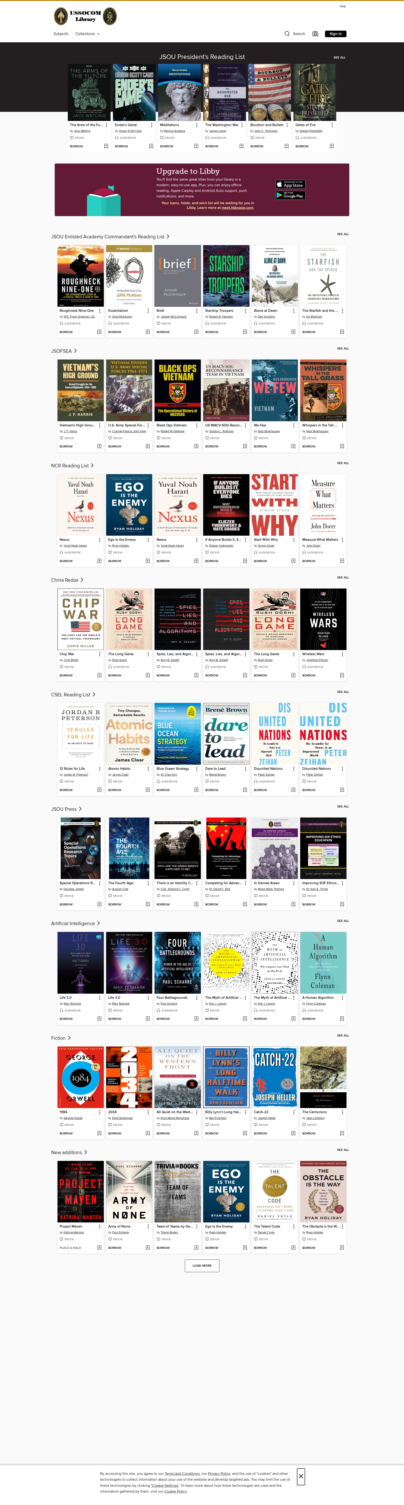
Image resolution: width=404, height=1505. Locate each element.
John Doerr (313, 546)
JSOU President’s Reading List (202, 57)
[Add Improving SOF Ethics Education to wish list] (342, 905)
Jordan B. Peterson (76, 775)
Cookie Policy (175, 1491)
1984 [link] (63, 1112)
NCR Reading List (70, 466)
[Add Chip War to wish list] (99, 676)
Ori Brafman (314, 317)
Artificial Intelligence (73, 924)
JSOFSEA (62, 351)
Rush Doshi (119, 660)
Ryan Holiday (120, 546)
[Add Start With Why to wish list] (293, 561)
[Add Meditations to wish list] (196, 147)
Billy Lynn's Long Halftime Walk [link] (224, 1112)
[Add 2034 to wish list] (148, 1134)
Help (343, 6)
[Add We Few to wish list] (293, 447)
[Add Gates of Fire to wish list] (332, 147)
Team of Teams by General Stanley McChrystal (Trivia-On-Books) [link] (175, 1227)
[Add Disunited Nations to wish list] (293, 790)
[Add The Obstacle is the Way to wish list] (342, 1248)
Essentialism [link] (118, 311)
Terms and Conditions (182, 1473)
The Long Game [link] (120, 654)
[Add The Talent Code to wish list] (293, 1248)
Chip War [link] (67, 654)
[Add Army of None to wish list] (148, 1248)
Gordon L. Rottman (221, 431)
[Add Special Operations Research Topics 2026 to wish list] (99, 905)
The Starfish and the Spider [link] (321, 311)
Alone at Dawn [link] (265, 311)
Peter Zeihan (266, 775)
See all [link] (340, 57)
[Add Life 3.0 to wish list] (99, 1019)
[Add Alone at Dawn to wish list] (293, 332)
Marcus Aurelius (174, 131)
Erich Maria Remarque (175, 1118)
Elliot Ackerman (122, 1118)
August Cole (120, 889)
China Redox (65, 580)
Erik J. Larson (218, 1004)
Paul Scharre (169, 1004)
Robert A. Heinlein (221, 317)
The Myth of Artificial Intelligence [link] (224, 998)
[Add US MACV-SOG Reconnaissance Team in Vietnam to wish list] (245, 447)
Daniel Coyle (266, 1232)
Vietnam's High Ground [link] (78, 425)
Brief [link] (160, 311)
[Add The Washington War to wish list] (241, 147)
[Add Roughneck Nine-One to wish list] (99, 332)
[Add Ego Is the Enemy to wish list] (148, 561)
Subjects (61, 33)
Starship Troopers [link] (219, 311)
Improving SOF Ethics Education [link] (321, 883)
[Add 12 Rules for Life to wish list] (99, 790)
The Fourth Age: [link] (121, 883)
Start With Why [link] (266, 540)
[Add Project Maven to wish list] (99, 1248)
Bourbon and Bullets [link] (266, 125)
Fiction (59, 1038)
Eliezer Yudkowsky (221, 546)
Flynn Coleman (316, 1004)
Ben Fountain (218, 1118)
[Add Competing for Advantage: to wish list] (245, 905)
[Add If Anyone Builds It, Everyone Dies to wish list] (245, 561)
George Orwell (73, 1118)
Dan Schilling (266, 317)
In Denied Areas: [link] (267, 883)
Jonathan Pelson (317, 660)
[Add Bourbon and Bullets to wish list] (286, 147)
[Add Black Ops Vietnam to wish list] (196, 447)
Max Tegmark (72, 1004)
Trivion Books (169, 1232)
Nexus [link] (64, 540)
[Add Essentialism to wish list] (148, 332)
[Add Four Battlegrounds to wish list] (196, 1019)
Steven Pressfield (310, 131)
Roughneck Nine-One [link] (77, 311)
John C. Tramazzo (266, 131)
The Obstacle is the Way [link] (321, 1227)
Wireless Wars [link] (313, 654)
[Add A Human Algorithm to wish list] (342, 1019)
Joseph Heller (267, 1118)
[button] (294, 34)
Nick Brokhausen (269, 431)
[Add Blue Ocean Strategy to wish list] (196, 790)
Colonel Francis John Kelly (129, 431)
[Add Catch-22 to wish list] (293, 1134)
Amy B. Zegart (170, 660)
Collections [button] (86, 33)
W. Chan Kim (169, 775)
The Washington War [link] (221, 125)
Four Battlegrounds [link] (172, 998)
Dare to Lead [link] (215, 769)
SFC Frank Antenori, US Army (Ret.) (81, 317)
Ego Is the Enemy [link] (122, 540)
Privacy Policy (219, 1473)
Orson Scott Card (130, 131)
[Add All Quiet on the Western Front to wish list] (196, 1134)
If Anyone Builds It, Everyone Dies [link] (224, 540)
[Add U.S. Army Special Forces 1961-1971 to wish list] (148, 447)
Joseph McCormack (174, 317)
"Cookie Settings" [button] (165, 1485)
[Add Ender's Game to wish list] (151, 147)
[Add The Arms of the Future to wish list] (106, 147)
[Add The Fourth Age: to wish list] (148, 905)
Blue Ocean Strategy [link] (173, 769)
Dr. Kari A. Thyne (317, 889)
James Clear (120, 775)
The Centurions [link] (314, 1112)
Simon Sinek (266, 546)
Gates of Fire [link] (306, 125)
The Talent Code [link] (267, 1227)
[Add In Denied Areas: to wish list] (293, 905)
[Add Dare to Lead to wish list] (245, 790)
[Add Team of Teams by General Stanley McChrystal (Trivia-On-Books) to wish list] (196, 1248)
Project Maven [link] (71, 1227)
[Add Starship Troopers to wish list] (245, 332)
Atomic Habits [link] (119, 769)
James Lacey (217, 131)
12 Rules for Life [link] (72, 769)
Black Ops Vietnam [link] (172, 425)
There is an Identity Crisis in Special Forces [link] (175, 883)
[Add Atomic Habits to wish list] (148, 790)
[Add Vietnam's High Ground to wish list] (99, 447)
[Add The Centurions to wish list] (342, 1134)
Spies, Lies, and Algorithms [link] (175, 654)
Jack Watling (82, 131)
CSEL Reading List (71, 695)
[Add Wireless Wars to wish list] (342, 676)
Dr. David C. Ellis (219, 889)
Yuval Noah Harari (75, 546)
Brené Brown (217, 775)
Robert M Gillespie (172, 431)
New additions (67, 1153)
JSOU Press (64, 809)
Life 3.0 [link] (66, 998)
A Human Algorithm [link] (318, 998)
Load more (202, 1266)
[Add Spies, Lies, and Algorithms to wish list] (196, 676)
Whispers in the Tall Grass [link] (321, 425)
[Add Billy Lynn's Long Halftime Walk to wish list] (245, 1134)
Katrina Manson (74, 1232)
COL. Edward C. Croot (175, 889)
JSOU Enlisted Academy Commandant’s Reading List (108, 237)
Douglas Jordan (74, 889)
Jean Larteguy (315, 1118)
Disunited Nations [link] (268, 769)
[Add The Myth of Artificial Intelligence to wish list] (245, 1019)
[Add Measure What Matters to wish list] (342, 561)
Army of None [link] (119, 1227)
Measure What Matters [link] (320, 540)
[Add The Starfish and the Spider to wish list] (342, 332)
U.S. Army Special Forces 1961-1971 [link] (127, 425)
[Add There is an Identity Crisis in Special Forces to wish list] (196, 905)
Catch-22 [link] (261, 1112)
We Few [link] (260, 425)
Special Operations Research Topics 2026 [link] (78, 883)
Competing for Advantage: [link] (224, 883)
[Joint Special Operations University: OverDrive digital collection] (85, 16)
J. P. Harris (70, 431)
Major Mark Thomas (271, 889)
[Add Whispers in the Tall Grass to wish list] (342, 447)
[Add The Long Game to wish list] (148, 676)
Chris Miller (71, 660)
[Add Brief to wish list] (196, 332)
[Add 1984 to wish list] (99, 1134)
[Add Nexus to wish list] (99, 561)
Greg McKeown (122, 317)
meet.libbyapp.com (237, 207)
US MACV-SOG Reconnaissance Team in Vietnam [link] (224, 425)
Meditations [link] (169, 125)
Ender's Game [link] (126, 125)
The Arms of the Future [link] (87, 125)
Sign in (336, 33)
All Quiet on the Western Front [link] (175, 1112)
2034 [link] (112, 1112)
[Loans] (316, 34)
